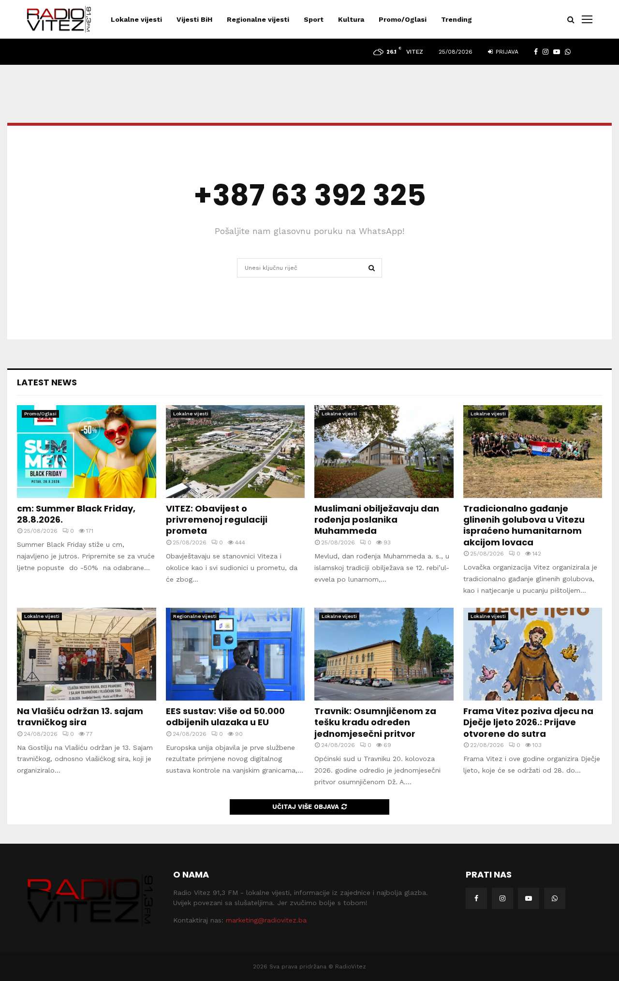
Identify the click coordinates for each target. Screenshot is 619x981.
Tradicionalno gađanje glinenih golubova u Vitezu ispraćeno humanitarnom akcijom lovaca (524, 525)
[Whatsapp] (554, 898)
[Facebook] (476, 898)
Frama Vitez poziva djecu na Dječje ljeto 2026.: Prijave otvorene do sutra (528, 722)
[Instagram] (502, 898)
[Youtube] (528, 898)
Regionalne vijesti (258, 19)
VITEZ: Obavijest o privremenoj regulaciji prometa (216, 519)
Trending (456, 19)
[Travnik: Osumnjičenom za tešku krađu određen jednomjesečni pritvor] (384, 654)
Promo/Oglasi (403, 19)
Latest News (47, 382)
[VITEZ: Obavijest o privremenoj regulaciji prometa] (235, 451)
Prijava (506, 51)
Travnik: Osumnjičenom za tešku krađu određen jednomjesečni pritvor (375, 722)
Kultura (351, 19)
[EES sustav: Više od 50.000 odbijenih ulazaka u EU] (235, 654)
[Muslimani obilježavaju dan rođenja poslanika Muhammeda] (384, 451)
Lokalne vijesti (136, 19)
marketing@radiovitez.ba (266, 920)
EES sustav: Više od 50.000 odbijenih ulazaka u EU (225, 716)
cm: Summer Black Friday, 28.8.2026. (76, 514)
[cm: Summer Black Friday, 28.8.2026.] (86, 451)
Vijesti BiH (194, 19)
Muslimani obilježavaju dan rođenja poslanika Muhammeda (376, 519)
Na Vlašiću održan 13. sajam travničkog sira (80, 716)
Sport (314, 19)
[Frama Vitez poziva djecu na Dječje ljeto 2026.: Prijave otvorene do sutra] (533, 654)
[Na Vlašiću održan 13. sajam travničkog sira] (86, 654)
